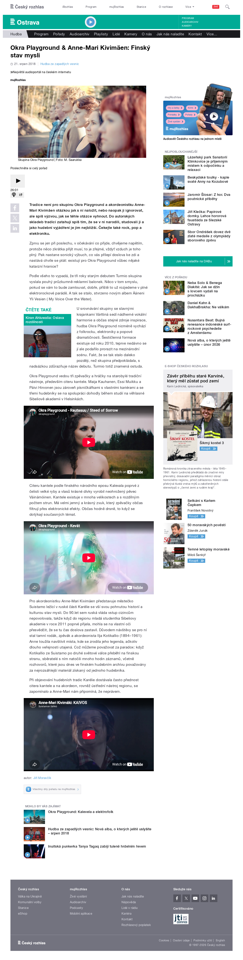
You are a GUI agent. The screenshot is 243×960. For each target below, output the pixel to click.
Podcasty (76, 908)
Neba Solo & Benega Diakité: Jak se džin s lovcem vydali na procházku (205, 289)
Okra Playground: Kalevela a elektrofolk (81, 812)
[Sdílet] (20, 195)
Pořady (59, 34)
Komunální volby (29, 902)
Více (212, 34)
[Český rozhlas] (27, 7)
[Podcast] (13, 195)
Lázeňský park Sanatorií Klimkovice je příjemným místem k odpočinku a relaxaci (208, 163)
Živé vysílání (174, 121)
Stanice (141, 6)
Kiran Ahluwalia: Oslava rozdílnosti (45, 320)
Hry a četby (173, 108)
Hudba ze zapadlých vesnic (59, 64)
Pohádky (172, 114)
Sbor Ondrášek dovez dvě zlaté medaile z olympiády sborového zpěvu (209, 236)
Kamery (187, 26)
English (220, 940)
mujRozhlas (116, 6)
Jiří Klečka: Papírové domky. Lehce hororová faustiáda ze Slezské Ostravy (207, 218)
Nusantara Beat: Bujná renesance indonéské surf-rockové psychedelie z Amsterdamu (209, 326)
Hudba (16, 34)
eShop (22, 913)
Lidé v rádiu (130, 908)
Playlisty (101, 34)
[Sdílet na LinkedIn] (14, 228)
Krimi (190, 108)
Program (91, 6)
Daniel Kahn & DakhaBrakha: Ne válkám (208, 305)
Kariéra (126, 913)
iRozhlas (67, 6)
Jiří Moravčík (42, 778)
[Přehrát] (17, 181)
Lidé (116, 34)
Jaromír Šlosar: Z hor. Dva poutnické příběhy (209, 197)
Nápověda (129, 902)
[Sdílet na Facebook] (14, 207)
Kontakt (195, 34)
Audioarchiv (190, 22)
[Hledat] (227, 7)
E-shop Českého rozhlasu (186, 366)
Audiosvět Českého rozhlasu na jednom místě (192, 138)
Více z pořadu (176, 277)
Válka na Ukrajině (30, 896)
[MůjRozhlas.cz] (18, 80)
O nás (147, 34)
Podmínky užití (202, 940)
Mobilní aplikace (81, 913)
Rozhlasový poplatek (136, 925)
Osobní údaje (181, 940)
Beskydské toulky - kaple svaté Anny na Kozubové (208, 179)
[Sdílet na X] (14, 218)
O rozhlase (166, 6)
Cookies (164, 940)
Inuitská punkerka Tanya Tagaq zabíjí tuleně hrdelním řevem (97, 846)
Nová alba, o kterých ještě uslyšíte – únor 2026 (209, 342)
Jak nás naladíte (170, 34)
